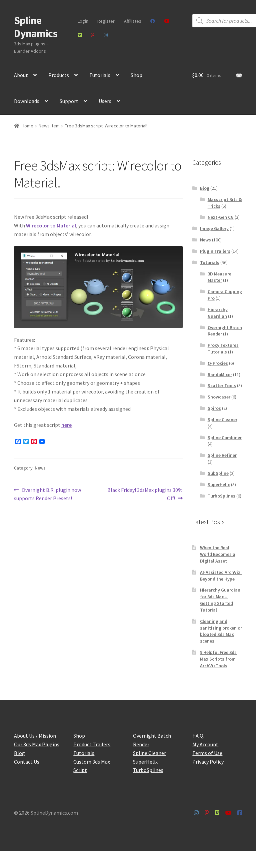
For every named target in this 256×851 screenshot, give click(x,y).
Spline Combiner (225, 438)
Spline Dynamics (35, 27)
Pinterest (93, 35)
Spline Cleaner (222, 419)
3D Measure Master (219, 277)
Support (69, 101)
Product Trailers (91, 744)
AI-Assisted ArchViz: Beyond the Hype (221, 575)
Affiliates (132, 21)
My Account (205, 744)
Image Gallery (214, 228)
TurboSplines (221, 496)
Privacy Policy (208, 761)
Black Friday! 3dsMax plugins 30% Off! (145, 494)
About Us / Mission (35, 735)
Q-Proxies (218, 363)
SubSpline (218, 473)
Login (83, 21)
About (21, 75)
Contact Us (26, 761)
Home (27, 126)
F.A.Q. (198, 735)
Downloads (26, 101)
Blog (204, 188)
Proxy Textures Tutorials (223, 348)
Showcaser (219, 397)
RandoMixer (220, 374)
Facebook (152, 21)
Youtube (167, 21)
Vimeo (79, 35)
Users (105, 101)
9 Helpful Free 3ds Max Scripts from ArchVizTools (218, 659)
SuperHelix (219, 485)
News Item (49, 126)
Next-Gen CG (221, 217)
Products (58, 75)
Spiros (214, 408)
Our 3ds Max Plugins (36, 744)
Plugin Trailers (215, 251)
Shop (136, 75)
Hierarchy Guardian (218, 312)
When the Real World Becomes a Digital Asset (217, 554)
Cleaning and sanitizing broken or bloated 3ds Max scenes (221, 631)
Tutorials (99, 75)
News (40, 468)
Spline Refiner (222, 455)
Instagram (105, 35)
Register (106, 21)
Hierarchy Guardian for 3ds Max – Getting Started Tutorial (220, 600)
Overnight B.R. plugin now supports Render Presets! (47, 494)
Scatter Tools (222, 385)
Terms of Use (207, 753)
